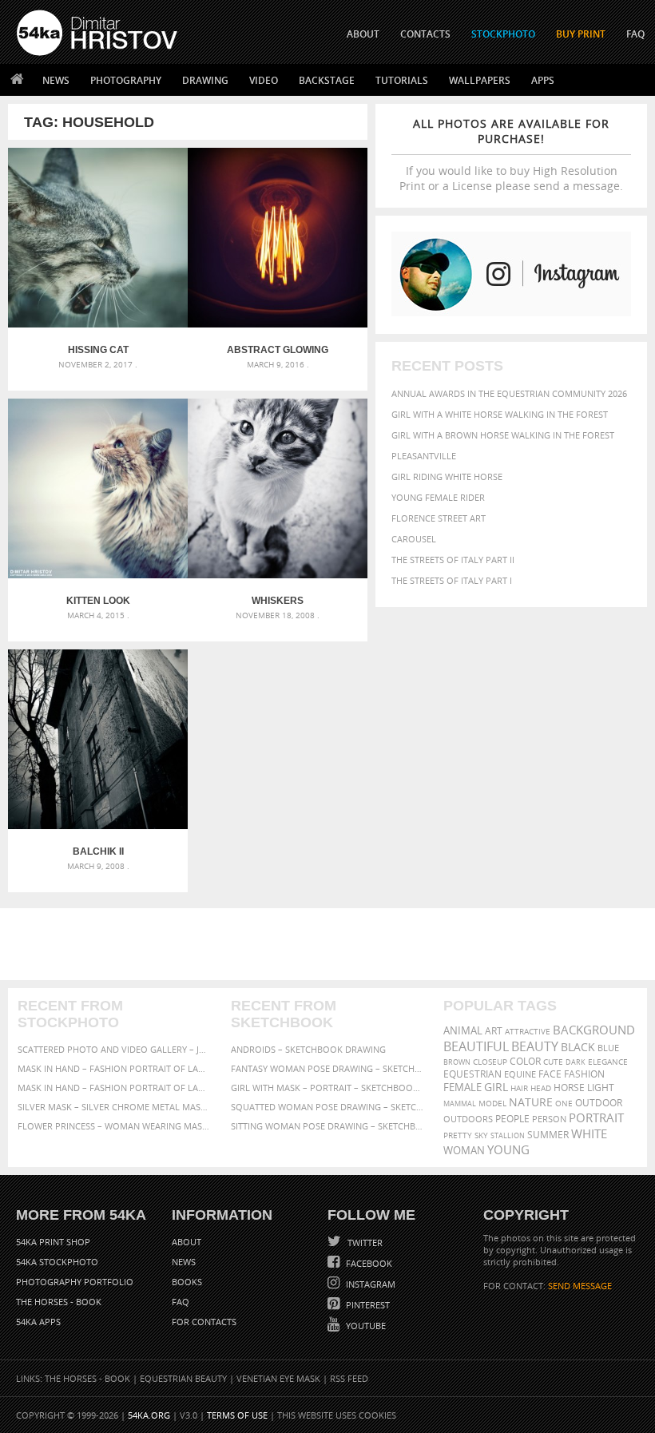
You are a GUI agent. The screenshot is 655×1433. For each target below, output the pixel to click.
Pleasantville (423, 456)
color (525, 1061)
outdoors (468, 1119)
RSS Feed (349, 1378)
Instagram (369, 1284)
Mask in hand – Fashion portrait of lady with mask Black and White (115, 1068)
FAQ (635, 34)
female (462, 1087)
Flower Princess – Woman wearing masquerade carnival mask (115, 1126)
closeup (490, 1061)
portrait (596, 1117)
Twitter (364, 1242)
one (564, 1103)
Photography (125, 80)
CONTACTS (425, 34)
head (540, 1088)
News (55, 80)
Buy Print (580, 34)
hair (519, 1088)
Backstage (327, 80)
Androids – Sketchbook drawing (308, 1049)
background (594, 1030)
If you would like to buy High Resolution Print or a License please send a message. (511, 154)
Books (187, 1282)
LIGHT (600, 1088)
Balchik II (98, 851)
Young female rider (438, 497)
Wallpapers (479, 80)
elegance (608, 1062)
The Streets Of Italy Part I (451, 580)
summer (548, 1135)
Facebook (367, 1263)
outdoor (598, 1103)
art (493, 1031)
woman (464, 1150)
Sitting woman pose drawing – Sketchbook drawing (328, 1126)
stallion (507, 1135)
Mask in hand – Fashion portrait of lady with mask (115, 1088)
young (508, 1149)
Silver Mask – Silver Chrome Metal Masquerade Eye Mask (115, 1107)
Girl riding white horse (446, 476)
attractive (527, 1031)
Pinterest (366, 1305)
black (578, 1046)
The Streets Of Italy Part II (452, 560)
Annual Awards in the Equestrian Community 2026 (509, 393)
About (186, 1242)
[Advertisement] (330, 944)
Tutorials (401, 80)
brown (456, 1062)
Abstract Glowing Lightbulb (277, 349)
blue (608, 1048)
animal (462, 1031)
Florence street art (438, 518)
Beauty (534, 1046)
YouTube (364, 1326)
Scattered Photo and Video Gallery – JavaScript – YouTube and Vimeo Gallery (115, 1049)
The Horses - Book (58, 1302)
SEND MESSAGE (580, 1286)
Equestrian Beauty (183, 1378)
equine (520, 1074)
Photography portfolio (74, 1282)
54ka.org (149, 1415)
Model (492, 1103)
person (549, 1119)
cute (553, 1062)
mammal (459, 1103)
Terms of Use (237, 1415)
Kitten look (98, 600)
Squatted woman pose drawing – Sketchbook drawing (328, 1107)
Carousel (413, 539)
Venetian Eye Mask (278, 1378)
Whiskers (278, 600)
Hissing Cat (98, 349)
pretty (457, 1135)
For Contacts (204, 1322)
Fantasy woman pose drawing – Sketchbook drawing (328, 1068)
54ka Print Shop (53, 1242)
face (550, 1073)
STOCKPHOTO (503, 34)
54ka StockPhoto (57, 1262)
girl (496, 1087)
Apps (542, 80)
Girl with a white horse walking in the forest (499, 414)
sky (481, 1135)
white (589, 1133)
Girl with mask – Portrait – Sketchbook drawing (328, 1088)
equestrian (472, 1074)
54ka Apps (38, 1322)
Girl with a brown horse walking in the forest (502, 435)
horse (569, 1087)
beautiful (476, 1046)
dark (576, 1062)
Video (263, 80)
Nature (531, 1101)
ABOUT (363, 34)
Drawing (205, 80)
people (512, 1118)
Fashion (584, 1074)
